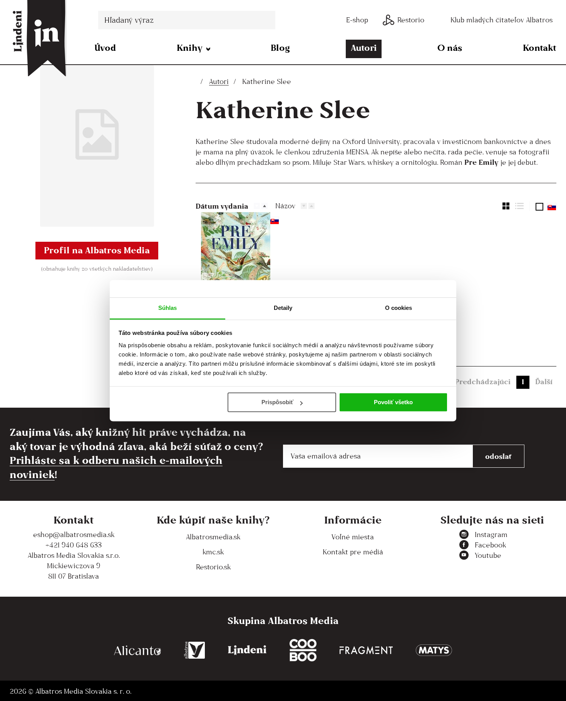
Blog (280, 47)
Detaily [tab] (283, 307)
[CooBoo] (303, 650)
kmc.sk (213, 552)
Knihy (190, 47)
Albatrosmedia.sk (213, 537)
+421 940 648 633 (73, 545)
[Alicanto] (137, 650)
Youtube (488, 555)
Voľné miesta (353, 537)
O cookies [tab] (398, 307)
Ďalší (544, 381)
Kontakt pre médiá (353, 552)
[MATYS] (434, 650)
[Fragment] (366, 650)
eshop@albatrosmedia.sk (73, 534)
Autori (364, 47)
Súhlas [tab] (167, 307)
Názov (285, 206)
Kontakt (539, 47)
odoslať (498, 456)
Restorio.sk (213, 567)
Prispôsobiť (277, 402)
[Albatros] (194, 650)
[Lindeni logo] (247, 650)
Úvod (105, 47)
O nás (449, 47)
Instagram (491, 534)
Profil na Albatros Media (97, 250)
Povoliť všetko (393, 402)
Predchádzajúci (483, 381)
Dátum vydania (222, 206)
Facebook (490, 545)
